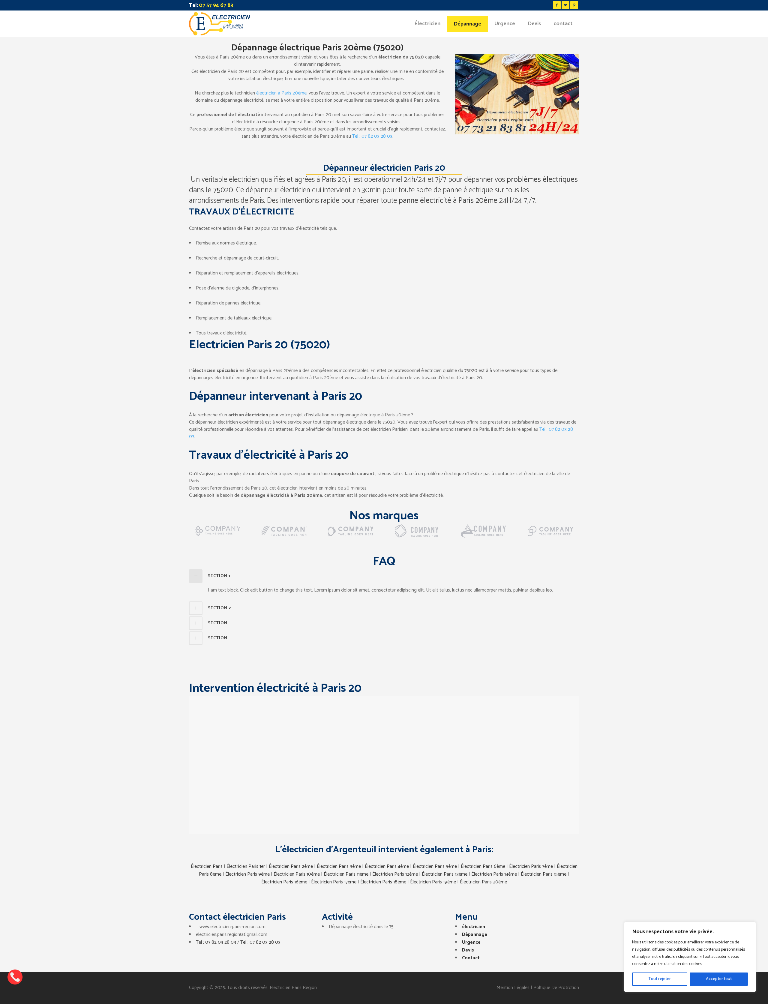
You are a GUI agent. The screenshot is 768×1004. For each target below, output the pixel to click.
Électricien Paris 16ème (284, 882)
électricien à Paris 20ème (281, 93)
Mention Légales (513, 988)
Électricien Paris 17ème (333, 882)
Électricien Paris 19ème (433, 882)
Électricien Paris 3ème (339, 866)
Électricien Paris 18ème (383, 882)
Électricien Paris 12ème (395, 874)
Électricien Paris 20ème (483, 882)
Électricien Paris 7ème (531, 866)
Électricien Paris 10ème (297, 874)
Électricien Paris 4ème (387, 866)
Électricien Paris (207, 866)
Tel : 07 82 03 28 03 (372, 136)
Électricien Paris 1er (245, 866)
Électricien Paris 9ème (247, 874)
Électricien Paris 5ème (435, 866)
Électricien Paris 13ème (444, 874)
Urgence (471, 942)
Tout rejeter (659, 979)
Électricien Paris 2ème (291, 866)
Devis (468, 950)
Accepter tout (719, 979)
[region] (690, 957)
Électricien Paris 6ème (483, 866)
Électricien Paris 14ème (494, 874)
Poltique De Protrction (556, 988)
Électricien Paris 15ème (543, 874)
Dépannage (474, 935)
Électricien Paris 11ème (346, 874)
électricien (473, 927)
